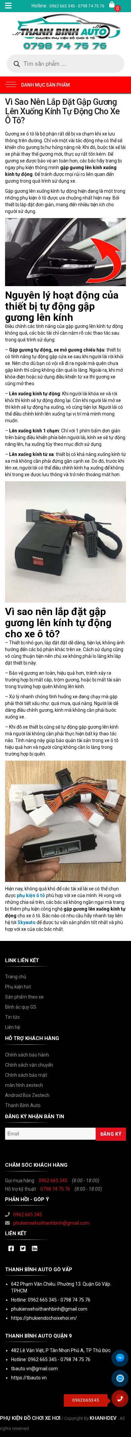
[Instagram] (34, 1249)
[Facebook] (11, 1249)
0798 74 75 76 (55, 1189)
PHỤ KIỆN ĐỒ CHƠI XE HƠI (30, 1418)
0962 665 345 (53, 1180)
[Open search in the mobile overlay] (65, 63)
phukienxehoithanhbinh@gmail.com (51, 1223)
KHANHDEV (103, 1418)
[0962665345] (122, 1401)
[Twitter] (23, 1249)
